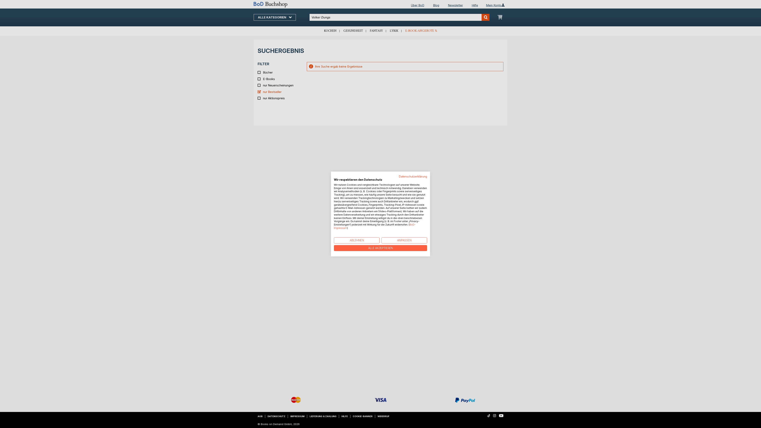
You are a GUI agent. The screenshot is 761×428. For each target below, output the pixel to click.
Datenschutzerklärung (413, 176)
